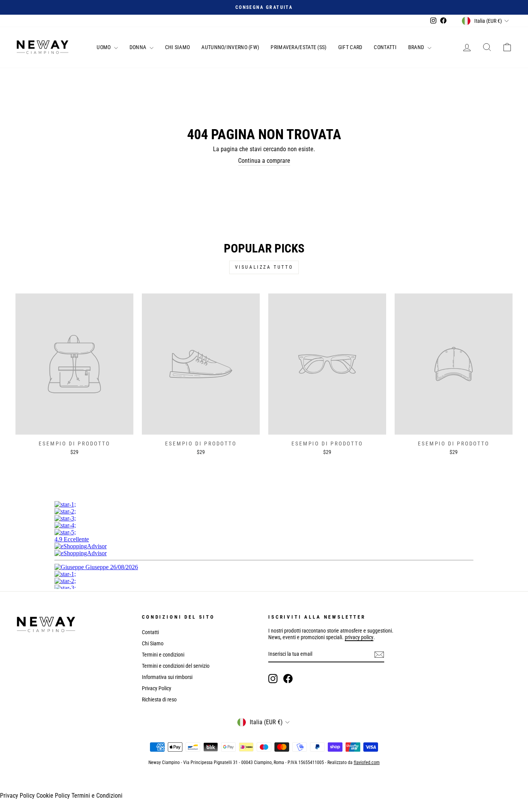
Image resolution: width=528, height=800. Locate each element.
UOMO (104, 47)
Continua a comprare (264, 160)
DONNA (138, 47)
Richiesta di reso (159, 699)
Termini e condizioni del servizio (175, 666)
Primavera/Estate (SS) (298, 47)
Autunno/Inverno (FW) (230, 47)
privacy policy (359, 637)
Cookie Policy (53, 795)
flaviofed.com (367, 762)
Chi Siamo (177, 47)
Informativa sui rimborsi (167, 677)
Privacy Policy (156, 688)
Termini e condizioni (163, 655)
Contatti (385, 47)
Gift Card (350, 47)
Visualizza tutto (264, 267)
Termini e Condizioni (97, 795)
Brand (417, 47)
